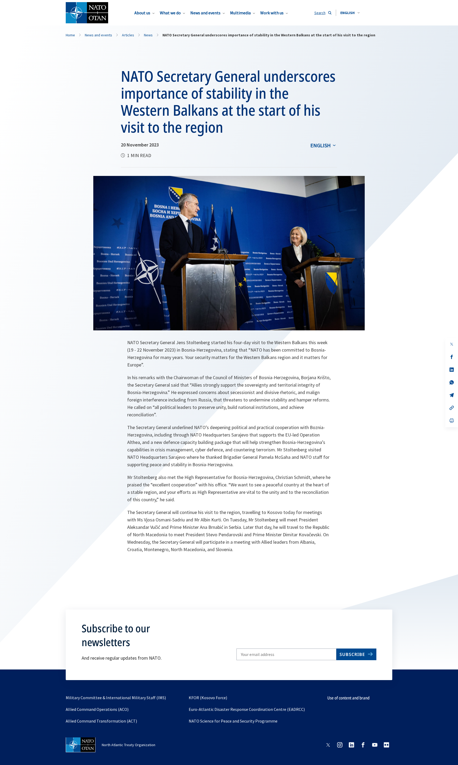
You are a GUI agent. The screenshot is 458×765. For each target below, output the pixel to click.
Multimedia (240, 12)
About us (142, 12)
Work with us (272, 12)
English (320, 145)
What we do (170, 12)
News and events (205, 12)
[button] (350, 13)
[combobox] (350, 13)
